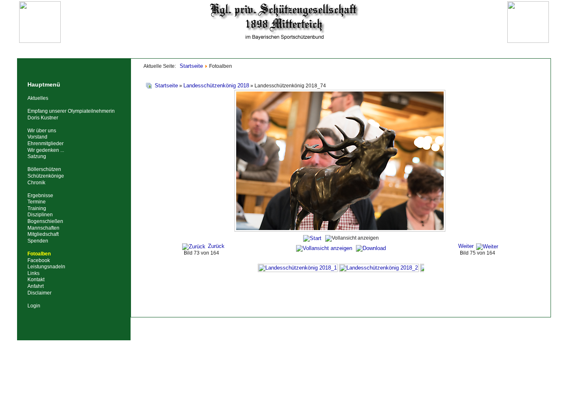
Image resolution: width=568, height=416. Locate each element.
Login (33, 306)
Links (33, 273)
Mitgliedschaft (43, 234)
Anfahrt (35, 286)
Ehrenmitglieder (45, 143)
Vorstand (37, 137)
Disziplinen (40, 215)
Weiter (466, 246)
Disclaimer (39, 293)
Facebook (38, 260)
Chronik (36, 183)
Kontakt (35, 279)
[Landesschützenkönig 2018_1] (298, 268)
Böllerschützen (44, 169)
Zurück (216, 246)
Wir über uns (41, 131)
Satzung (36, 156)
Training (36, 208)
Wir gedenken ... (45, 150)
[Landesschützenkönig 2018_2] (379, 268)
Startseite (166, 85)
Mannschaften (43, 228)
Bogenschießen (45, 221)
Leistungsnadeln (46, 267)
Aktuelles (37, 98)
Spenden (37, 241)
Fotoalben (39, 254)
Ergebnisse (40, 195)
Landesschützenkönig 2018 (216, 85)
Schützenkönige (45, 176)
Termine (36, 202)
